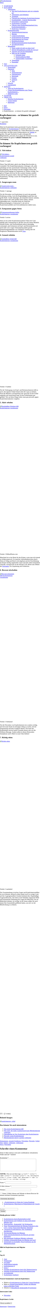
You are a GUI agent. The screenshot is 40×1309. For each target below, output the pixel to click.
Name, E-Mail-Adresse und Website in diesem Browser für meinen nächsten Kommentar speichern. (19, 1194)
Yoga (24, 231)
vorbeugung (19, 1143)
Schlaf (37, 1141)
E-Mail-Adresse (5, 1186)
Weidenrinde (8, 1261)
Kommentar (4, 1158)
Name (2, 1182)
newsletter (7, 1262)
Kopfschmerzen (14, 129)
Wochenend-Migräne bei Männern (14, 1233)
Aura (5, 1259)
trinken (6, 1143)
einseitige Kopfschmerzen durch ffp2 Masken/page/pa (20, 1269)
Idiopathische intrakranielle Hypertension (23, 1288)
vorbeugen (12, 1143)
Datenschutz (11, 1306)
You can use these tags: (19, 1176)
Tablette (32, 132)
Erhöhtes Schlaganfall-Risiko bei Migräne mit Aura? (20, 1240)
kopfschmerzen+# (9, 1266)
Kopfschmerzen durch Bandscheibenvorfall (17, 1219)
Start (5, 106)
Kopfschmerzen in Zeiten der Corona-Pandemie (25, 1282)
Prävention (7, 109)
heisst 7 (6, 1268)
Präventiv (32, 1141)
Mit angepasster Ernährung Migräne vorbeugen (18, 1238)
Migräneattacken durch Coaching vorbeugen (17, 1138)
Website (2, 1190)
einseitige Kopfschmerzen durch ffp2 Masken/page (19, 1271)
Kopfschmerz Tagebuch (11, 1275)
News (5, 107)
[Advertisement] (20, 996)
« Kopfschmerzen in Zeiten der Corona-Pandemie (19, 1202)
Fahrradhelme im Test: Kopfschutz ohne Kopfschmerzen (21, 1134)
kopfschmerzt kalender (11, 1264)
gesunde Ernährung (15, 1141)
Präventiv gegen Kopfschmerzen (14, 1136)
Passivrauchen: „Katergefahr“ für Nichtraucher (18, 1224)
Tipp (1, 1143)
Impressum (3, 1306)
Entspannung (4, 1141)
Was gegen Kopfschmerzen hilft (13, 1129)
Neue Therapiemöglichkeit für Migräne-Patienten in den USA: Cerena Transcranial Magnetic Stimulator (21, 1227)
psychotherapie (8, 1273)
